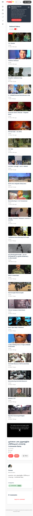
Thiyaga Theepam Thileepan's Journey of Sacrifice (19, 219)
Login (28, 2)
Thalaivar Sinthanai (13, 60)
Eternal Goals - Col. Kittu (15, 132)
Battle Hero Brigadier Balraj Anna (17, 183)
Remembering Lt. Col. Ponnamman (17, 201)
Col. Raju (10, 149)
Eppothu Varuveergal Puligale (16, 416)
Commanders (16, 485)
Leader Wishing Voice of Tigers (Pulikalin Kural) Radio (19, 345)
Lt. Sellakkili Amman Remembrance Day (19, 95)
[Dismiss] (28, 7)
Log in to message (16, 20)
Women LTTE (11, 398)
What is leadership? (13, 275)
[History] (3, 10)
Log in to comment (19, 499)
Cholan (10, 470)
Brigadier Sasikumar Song (15, 78)
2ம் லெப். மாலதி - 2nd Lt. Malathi (18, 166)
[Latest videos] (3, 13)
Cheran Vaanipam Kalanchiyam (16, 310)
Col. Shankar (11, 43)
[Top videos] (3, 20)
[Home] (3, 6)
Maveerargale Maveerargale (16, 293)
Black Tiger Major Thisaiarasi (16, 327)
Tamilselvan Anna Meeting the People (18, 237)
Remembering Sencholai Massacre (17, 381)
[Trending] (3, 17)
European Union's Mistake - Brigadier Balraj (18, 113)
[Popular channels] (3, 24)
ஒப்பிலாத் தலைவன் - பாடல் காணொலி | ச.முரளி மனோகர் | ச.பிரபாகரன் (18, 256)
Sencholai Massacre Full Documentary (18, 364)
